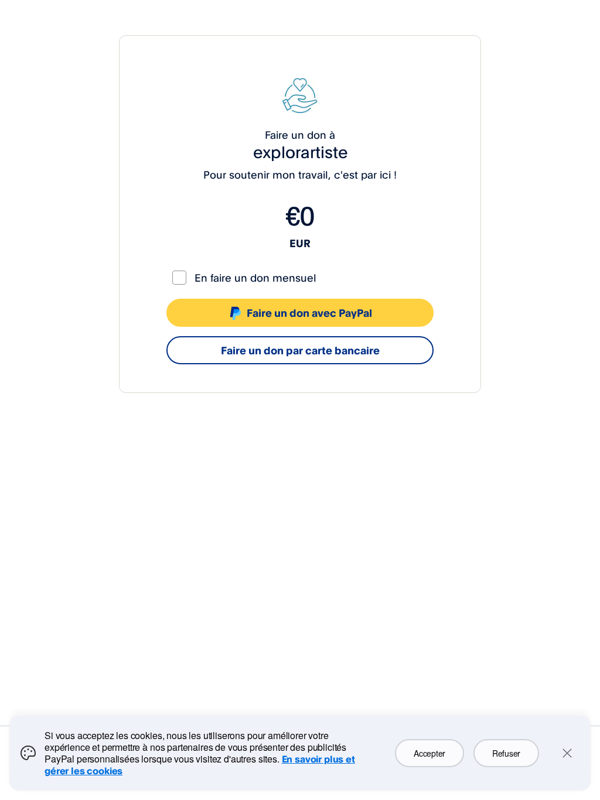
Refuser (506, 753)
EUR (300, 243)
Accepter (429, 753)
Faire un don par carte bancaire (300, 350)
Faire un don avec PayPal (309, 312)
